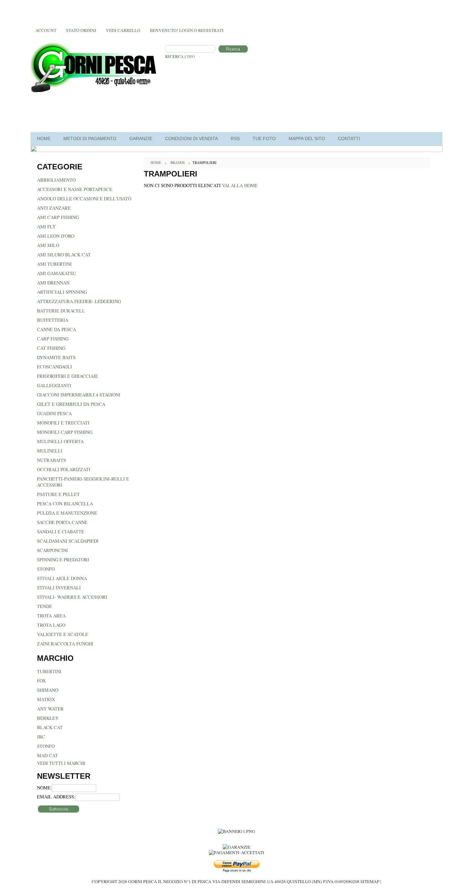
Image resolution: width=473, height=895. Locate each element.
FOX (41, 681)
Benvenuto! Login (171, 30)
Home (156, 162)
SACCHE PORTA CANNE (62, 522)
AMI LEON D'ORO (55, 236)
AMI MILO (48, 245)
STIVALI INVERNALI (59, 588)
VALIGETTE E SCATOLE (62, 634)
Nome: (44, 788)
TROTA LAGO (51, 625)
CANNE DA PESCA (56, 329)
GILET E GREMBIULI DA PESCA (71, 404)
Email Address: (56, 797)
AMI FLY (46, 227)
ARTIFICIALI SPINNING (62, 292)
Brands (178, 162)
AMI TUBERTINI (54, 264)
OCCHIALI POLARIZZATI (63, 469)
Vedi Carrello (123, 30)
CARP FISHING (53, 339)
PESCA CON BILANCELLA (65, 503)
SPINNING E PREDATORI (63, 560)
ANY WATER (50, 709)
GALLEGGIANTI (54, 385)
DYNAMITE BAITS (56, 357)
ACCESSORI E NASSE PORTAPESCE (74, 189)
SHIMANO (47, 690)
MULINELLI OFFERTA (60, 441)
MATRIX (46, 699)
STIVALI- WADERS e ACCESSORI (72, 597)
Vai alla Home (240, 185)
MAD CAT (47, 755)
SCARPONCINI (52, 550)
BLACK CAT (50, 727)
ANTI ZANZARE (54, 208)
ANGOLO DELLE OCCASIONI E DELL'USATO (84, 198)
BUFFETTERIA (52, 320)
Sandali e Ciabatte (60, 531)
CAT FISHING (51, 348)
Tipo (190, 56)
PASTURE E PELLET (58, 494)
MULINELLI (49, 451)
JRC (41, 737)
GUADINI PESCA (54, 413)
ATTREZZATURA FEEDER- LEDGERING (79, 301)
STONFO (46, 569)
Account (45, 30)
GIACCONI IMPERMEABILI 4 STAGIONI (78, 395)
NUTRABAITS (51, 460)
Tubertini (49, 671)
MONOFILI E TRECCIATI (63, 423)
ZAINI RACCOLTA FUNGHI (65, 644)
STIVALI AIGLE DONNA (62, 578)
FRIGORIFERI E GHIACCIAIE (67, 376)
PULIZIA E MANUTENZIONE (67, 513)
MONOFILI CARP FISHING (64, 432)
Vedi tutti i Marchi (61, 763)
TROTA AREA (51, 616)
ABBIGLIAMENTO (56, 180)
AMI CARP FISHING (58, 217)
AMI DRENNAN (53, 283)
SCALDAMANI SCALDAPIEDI (67, 541)
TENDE (44, 606)
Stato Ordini (81, 30)
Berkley (48, 718)
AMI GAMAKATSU (56, 273)
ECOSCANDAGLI (54, 367)
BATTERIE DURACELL (61, 311)
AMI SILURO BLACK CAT (64, 255)
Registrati (211, 30)
